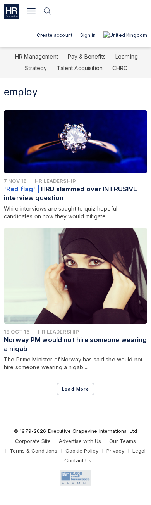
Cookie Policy (81, 451)
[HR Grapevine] (11, 11)
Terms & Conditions (33, 451)
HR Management (36, 56)
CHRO (120, 68)
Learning (126, 56)
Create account (54, 35)
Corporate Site (33, 441)
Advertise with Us (80, 441)
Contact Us (77, 460)
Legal (139, 451)
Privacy (115, 451)
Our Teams (122, 441)
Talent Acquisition (80, 68)
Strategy (36, 68)
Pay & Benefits (87, 56)
